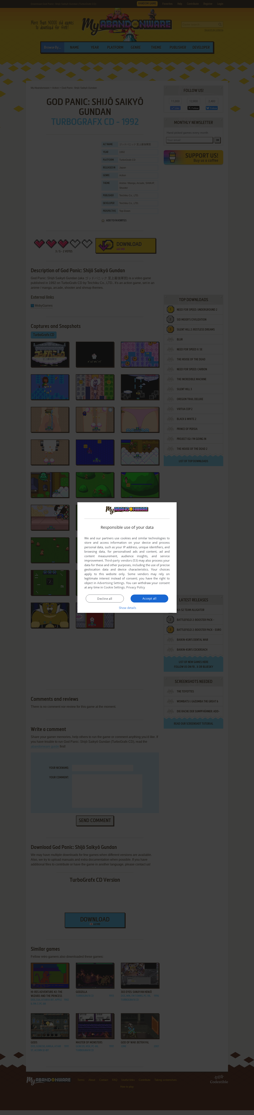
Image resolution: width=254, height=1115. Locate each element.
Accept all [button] (149, 598)
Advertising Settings (110, 583)
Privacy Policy (135, 587)
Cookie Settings (114, 587)
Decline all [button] (104, 599)
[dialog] (127, 557)
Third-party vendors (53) (121, 560)
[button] (127, 608)
